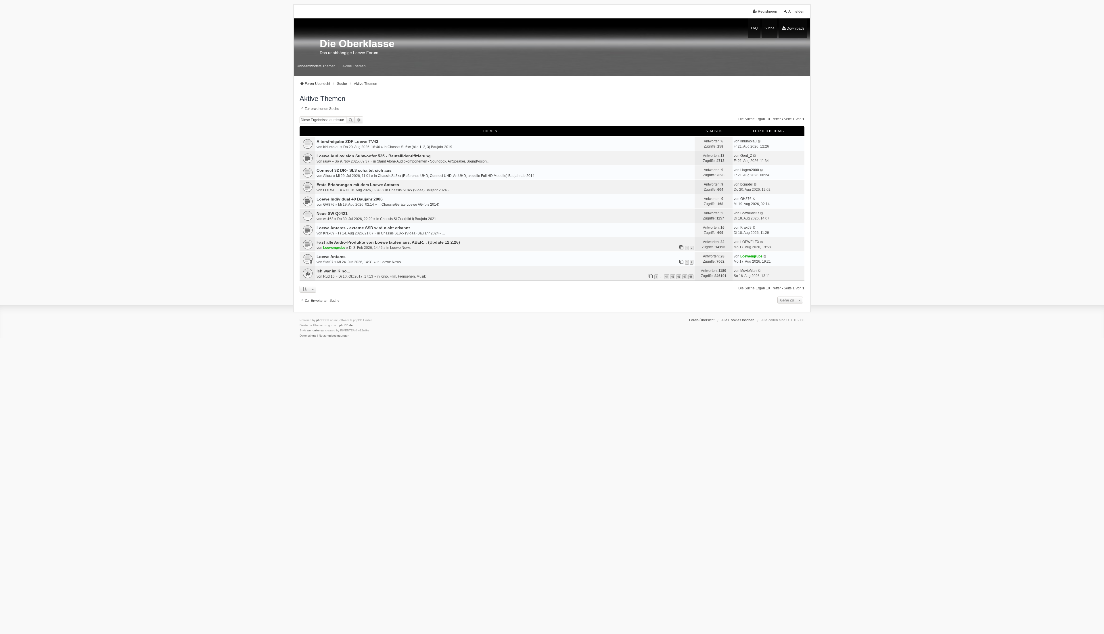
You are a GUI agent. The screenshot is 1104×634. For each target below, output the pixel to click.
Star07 (328, 262)
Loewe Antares (331, 256)
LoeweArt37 (749, 213)
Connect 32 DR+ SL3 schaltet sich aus (354, 170)
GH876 (328, 205)
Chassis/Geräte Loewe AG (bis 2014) (410, 205)
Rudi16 (329, 276)
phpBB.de (346, 325)
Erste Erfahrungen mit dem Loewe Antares (358, 184)
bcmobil (746, 184)
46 (678, 276)
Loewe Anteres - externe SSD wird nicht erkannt (363, 228)
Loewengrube (334, 248)
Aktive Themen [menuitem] (354, 66)
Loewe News (400, 248)
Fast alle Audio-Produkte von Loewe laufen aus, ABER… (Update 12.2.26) (388, 242)
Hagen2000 (749, 170)
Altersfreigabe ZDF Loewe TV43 (347, 141)
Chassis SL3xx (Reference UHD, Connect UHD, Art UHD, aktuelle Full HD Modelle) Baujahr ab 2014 (456, 176)
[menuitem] (793, 28)
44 (666, 276)
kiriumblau (331, 147)
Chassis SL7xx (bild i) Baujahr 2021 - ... (411, 219)
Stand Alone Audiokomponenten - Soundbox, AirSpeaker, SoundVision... (433, 161)
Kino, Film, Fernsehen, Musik (403, 276)
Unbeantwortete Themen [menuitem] (316, 66)
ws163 (328, 219)
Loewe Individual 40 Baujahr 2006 (350, 199)
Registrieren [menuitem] (767, 11)
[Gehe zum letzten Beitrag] (759, 141)
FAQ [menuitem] (754, 28)
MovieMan (748, 271)
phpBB (320, 320)
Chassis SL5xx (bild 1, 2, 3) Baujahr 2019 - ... (423, 147)
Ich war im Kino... (333, 271)
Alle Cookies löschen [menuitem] (737, 320)
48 (690, 276)
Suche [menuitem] (769, 28)
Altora (327, 176)
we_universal (315, 330)
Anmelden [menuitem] (796, 11)
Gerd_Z (746, 156)
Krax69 (328, 233)
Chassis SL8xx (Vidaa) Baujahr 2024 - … (421, 190)
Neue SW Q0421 (332, 213)
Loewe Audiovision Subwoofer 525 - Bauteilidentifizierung (374, 156)
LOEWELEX (332, 190)
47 (684, 276)
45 (672, 276)
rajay (327, 161)
